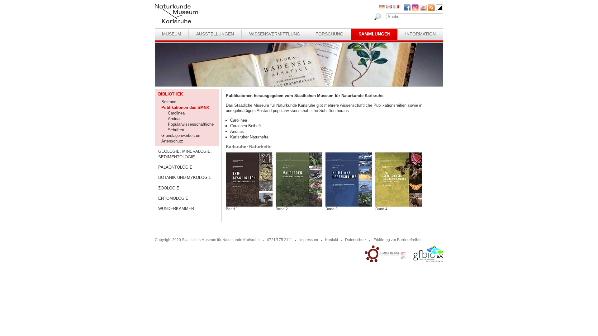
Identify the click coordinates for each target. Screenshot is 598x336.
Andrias (175, 118)
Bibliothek (170, 94)
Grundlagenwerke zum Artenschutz (181, 138)
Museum (171, 33)
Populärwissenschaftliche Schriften (191, 127)
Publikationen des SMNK (185, 107)
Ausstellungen (215, 33)
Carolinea (176, 113)
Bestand (168, 102)
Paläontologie (175, 167)
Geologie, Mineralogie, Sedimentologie (185, 154)
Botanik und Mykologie (184, 177)
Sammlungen (374, 33)
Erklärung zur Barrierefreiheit (397, 240)
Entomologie (173, 198)
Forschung (330, 33)
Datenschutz (355, 240)
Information (420, 33)
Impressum (308, 240)
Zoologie (168, 188)
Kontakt (331, 240)
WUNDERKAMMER (176, 208)
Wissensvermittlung (274, 33)
